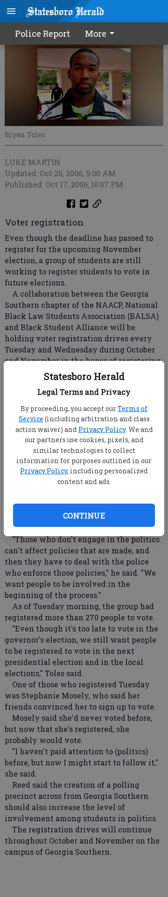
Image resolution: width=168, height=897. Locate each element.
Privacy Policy (102, 429)
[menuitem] (102, 33)
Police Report (42, 33)
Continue (84, 515)
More (95, 33)
